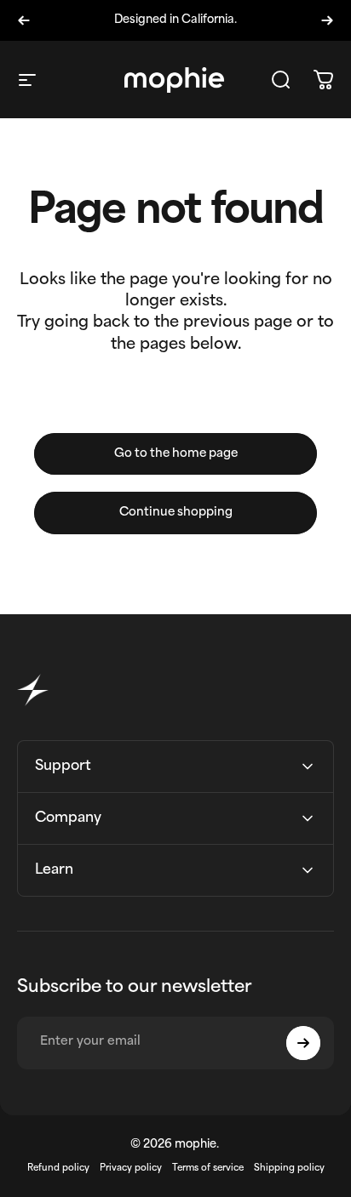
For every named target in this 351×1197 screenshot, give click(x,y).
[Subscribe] (303, 1043)
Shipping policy (289, 1168)
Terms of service (208, 1168)
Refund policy (58, 1168)
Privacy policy (131, 1168)
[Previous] (24, 20)
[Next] (327, 20)
